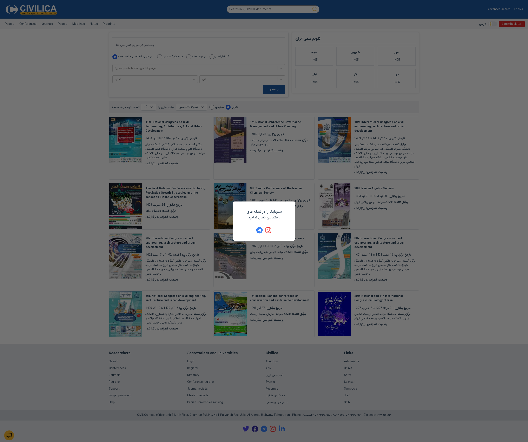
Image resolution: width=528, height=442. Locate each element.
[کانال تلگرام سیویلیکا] (259, 230)
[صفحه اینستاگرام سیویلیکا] (268, 230)
